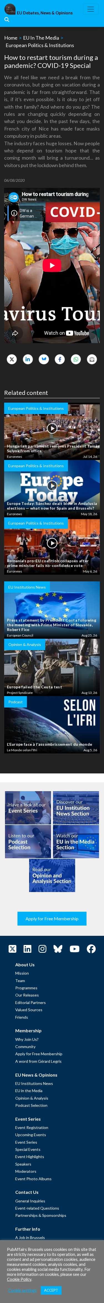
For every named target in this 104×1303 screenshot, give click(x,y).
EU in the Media (28, 1090)
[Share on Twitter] (12, 359)
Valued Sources (28, 1009)
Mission (22, 973)
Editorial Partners (30, 1002)
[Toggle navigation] (90, 9)
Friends (21, 1017)
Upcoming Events (30, 1134)
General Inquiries (30, 1201)
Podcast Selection (31, 1105)
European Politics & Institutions (40, 45)
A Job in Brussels (30, 1237)
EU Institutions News (34, 1083)
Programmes (26, 987)
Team (20, 980)
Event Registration (31, 1127)
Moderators (25, 1171)
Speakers (23, 1164)
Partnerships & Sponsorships (40, 1215)
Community (25, 1046)
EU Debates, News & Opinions (45, 13)
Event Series (26, 1142)
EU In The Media (41, 38)
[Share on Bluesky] (44, 359)
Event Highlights (29, 1156)
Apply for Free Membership (52, 918)
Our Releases (27, 995)
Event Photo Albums (33, 1178)
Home (10, 38)
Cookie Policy (19, 1279)
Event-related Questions (37, 1208)
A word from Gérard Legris (38, 1061)
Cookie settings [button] (22, 1290)
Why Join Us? (27, 1039)
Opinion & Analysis (31, 1098)
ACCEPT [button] (51, 1290)
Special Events (27, 1149)
